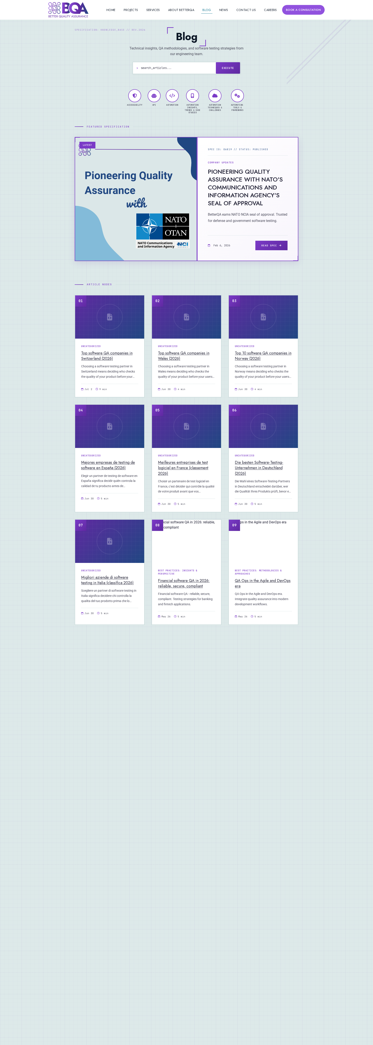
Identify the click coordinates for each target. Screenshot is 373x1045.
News (223, 10)
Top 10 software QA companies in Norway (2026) (263, 355)
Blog (206, 10)
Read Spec (269, 245)
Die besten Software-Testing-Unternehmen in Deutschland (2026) (259, 468)
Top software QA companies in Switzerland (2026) (107, 355)
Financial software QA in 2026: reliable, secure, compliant (184, 583)
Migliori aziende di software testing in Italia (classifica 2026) (107, 580)
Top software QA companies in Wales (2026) (183, 355)
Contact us (246, 10)
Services (153, 10)
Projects (131, 10)
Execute (228, 68)
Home (110, 10)
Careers (270, 10)
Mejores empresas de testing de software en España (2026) (108, 465)
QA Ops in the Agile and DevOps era (263, 583)
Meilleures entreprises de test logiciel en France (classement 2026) (183, 468)
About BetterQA (181, 10)
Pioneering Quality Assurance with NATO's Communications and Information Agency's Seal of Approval (245, 187)
